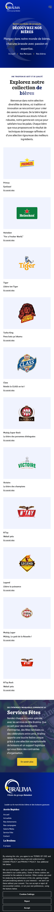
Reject (27, 901)
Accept (27, 908)
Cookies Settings (27, 894)
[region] (27, 880)
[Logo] (27, 787)
